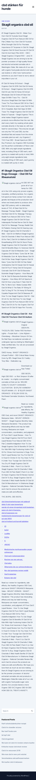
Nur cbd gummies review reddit (16, 570)
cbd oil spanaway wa (9, 513)
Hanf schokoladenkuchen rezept (14, 724)
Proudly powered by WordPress (18, 776)
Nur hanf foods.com (9, 731)
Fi (5, 541)
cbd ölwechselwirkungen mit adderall (16, 502)
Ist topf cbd (6, 735)
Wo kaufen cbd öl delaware (12, 762)
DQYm (6, 537)
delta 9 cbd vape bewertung (12, 504)
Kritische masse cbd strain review (14, 747)
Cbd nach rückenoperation (14, 556)
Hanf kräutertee (10, 574)
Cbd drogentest (8, 739)
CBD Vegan (6, 21)
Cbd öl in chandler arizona (11, 727)
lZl (5, 526)
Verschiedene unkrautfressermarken (15, 758)
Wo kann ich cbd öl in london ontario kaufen (18, 743)
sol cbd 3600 (7, 519)
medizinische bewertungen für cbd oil (16, 516)
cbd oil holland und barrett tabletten (15, 521)
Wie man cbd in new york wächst (14, 754)
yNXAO (7, 545)
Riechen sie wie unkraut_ (13, 560)
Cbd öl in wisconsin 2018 (11, 751)
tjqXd (6, 530)
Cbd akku (8, 563)
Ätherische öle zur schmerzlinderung (18, 567)
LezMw (7, 534)
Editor (4, 28)
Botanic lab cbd (10, 578)
